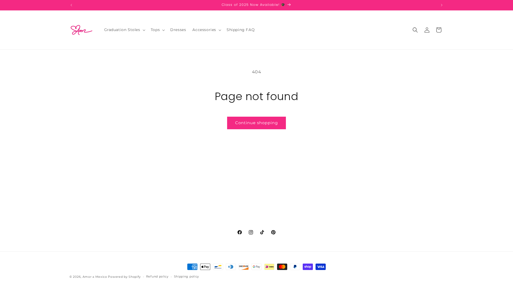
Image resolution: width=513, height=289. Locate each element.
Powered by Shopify (124, 277)
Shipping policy (186, 276)
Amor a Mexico (95, 277)
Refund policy (157, 276)
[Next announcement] (442, 5)
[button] (124, 29)
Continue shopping (256, 122)
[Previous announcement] (71, 5)
